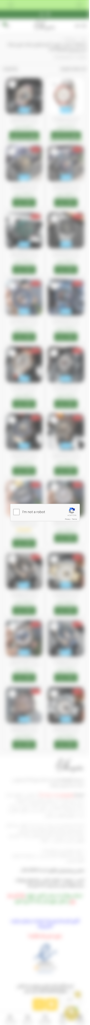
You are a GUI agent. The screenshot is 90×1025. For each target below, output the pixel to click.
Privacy (66, 519)
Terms (72, 519)
